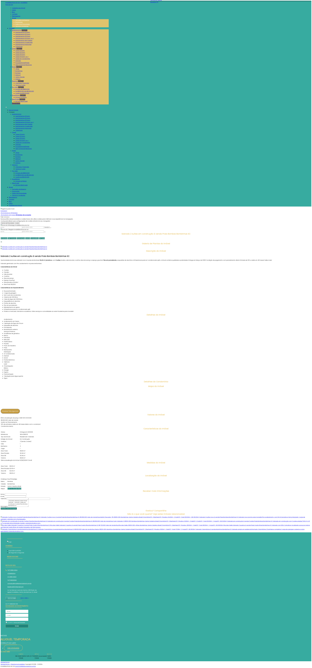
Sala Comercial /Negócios (23, 65)
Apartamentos (16, 30)
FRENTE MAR (15, 99)
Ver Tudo (24, 30)
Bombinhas (18, 71)
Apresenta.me (5, 662)
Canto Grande (20, 77)
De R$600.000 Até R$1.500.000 (24, 91)
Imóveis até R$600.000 (22, 89)
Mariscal (17, 75)
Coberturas (19, 47)
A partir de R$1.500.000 (22, 93)
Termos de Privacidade (7, 223)
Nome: (3, 494)
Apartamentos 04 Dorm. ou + (24, 38)
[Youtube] (15, 561)
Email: (2, 496)
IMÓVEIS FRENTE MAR (21, 101)
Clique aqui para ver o (11, 598)
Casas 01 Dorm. (20, 51)
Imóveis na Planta (20, 97)
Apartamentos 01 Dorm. (22, 32)
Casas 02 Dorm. (20, 53)
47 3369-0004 (11, 577)
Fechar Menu (16, 103)
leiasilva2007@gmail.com (15, 587)
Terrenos (15, 81)
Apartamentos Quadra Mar (23, 42)
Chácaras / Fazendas (22, 83)
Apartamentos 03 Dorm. (22, 36)
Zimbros (17, 79)
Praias (14, 67)
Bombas (18, 73)
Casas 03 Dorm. (20, 55)
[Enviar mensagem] (50, 227)
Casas (14, 49)
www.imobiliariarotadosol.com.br (25, 666)
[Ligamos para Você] (7, 209)
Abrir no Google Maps (14, 489)
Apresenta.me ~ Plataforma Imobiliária (13, 664)
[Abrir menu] (6, 107)
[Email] (15, 563)
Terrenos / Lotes (20, 85)
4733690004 (11, 573)
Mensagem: (4, 506)
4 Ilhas (17, 69)
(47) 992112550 (12, 580)
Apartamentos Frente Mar (23, 44)
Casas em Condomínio (22, 59)
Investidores (16, 95)
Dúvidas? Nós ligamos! (10, 411)
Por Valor (15, 87)
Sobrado (18, 61)
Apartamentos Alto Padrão (23, 40)
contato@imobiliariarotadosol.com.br (19, 583)
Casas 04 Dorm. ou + (22, 57)
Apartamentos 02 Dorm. (22, 34)
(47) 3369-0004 (12, 570)
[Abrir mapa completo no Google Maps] (17, 598)
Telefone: (3, 499)
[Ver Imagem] (156, 247)
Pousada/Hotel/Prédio (22, 63)
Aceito (17, 223)
